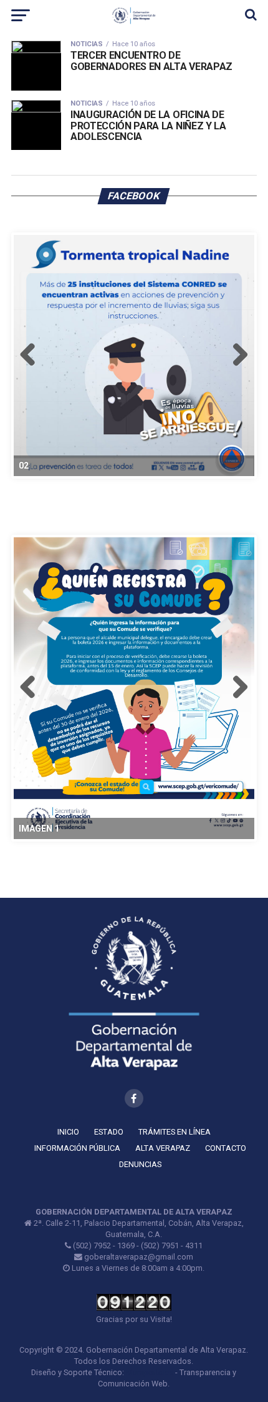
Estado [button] (108, 1131)
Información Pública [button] (77, 1148)
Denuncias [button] (140, 1164)
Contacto (225, 1148)
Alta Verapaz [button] (162, 1148)
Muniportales (149, 1372)
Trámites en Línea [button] (174, 1131)
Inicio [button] (68, 1131)
